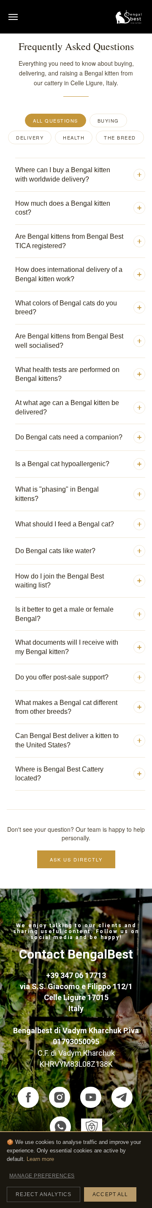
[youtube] (90, 1097)
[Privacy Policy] (91, 1127)
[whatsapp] (60, 1127)
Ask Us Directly (76, 859)
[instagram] (59, 1097)
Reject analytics (43, 1194)
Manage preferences (42, 1176)
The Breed (120, 137)
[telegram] (122, 1097)
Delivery (29, 137)
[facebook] (28, 1097)
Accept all (110, 1194)
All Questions (55, 120)
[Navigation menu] (13, 17)
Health (73, 137)
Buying (108, 120)
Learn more (40, 1159)
